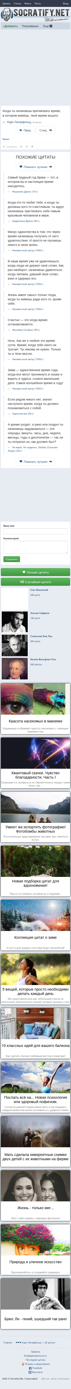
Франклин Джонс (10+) (25, 191)
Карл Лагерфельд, (24, 122)
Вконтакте (37, 1372)
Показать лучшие (35, 167)
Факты (27, 3)
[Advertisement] (35, 67)
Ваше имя (8, 525)
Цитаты (6, 3)
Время (6, 139)
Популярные (30, 26)
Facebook (37, 1367)
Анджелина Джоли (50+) (25, 221)
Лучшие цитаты (37, 572)
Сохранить (12, 559)
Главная (7, 1342)
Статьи (17, 3)
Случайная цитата (37, 582)
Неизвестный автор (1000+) (27, 250)
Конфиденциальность (35, 1355)
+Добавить (10, 26)
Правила (35, 1351)
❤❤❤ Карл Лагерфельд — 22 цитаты (35, 1342)
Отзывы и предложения (37, 1364)
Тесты (37, 3)
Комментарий (11, 538)
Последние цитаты (35, 1359)
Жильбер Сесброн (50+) (26, 329)
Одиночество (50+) (23, 413)
